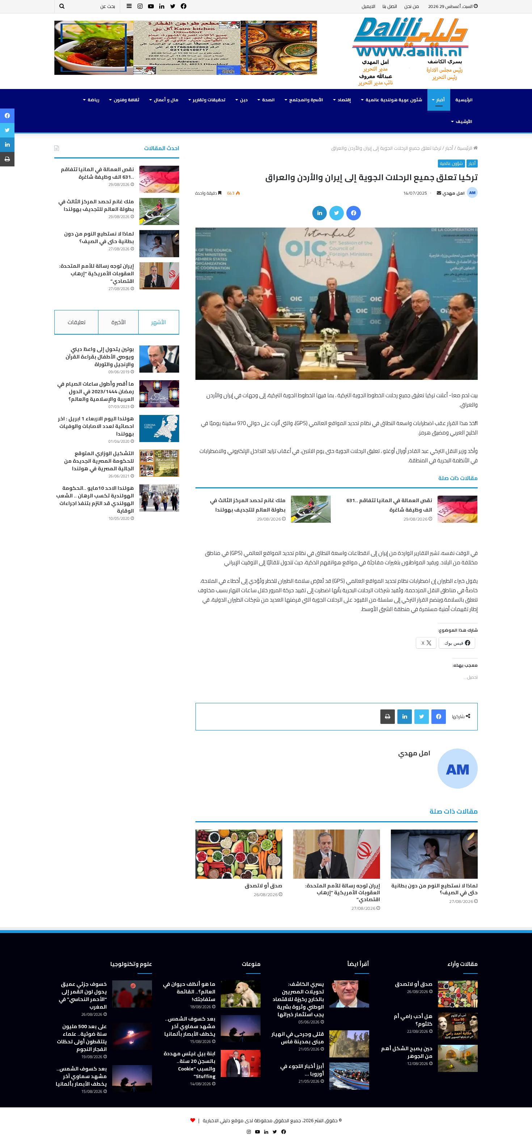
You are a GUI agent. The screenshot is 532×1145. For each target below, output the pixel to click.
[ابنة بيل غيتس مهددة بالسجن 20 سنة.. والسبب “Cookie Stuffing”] (241, 1063)
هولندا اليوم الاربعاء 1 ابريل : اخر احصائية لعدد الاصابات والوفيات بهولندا (96, 426)
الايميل (368, 6)
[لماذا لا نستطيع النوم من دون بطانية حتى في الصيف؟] (434, 854)
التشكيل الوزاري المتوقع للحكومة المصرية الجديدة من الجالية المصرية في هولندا (99, 461)
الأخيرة (118, 322)
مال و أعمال (166, 100)
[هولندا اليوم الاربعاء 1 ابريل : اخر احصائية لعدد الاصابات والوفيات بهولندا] (159, 428)
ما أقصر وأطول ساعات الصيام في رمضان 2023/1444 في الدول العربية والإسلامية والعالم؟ (95, 391)
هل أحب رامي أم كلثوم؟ (413, 1020)
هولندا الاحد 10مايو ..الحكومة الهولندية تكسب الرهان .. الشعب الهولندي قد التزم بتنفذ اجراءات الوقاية (95, 499)
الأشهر (158, 322)
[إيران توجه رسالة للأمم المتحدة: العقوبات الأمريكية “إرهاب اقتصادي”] (336, 854)
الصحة (268, 100)
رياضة (93, 100)
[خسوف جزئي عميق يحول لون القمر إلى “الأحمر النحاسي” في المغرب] (132, 994)
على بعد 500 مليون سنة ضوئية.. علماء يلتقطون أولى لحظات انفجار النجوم (82, 1038)
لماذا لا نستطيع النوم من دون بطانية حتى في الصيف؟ (434, 889)
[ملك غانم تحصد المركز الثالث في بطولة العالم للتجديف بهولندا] (311, 509)
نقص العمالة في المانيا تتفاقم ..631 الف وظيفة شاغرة (389, 505)
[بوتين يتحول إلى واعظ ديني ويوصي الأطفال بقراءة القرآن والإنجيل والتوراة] (159, 359)
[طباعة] (387, 716)
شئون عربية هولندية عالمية (394, 100)
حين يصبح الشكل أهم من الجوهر (406, 1052)
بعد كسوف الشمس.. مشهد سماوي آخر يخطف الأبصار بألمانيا (189, 1026)
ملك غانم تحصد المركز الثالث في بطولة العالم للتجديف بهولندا (248, 505)
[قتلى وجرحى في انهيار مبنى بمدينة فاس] (349, 1043)
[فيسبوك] (353, 213)
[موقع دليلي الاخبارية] (411, 51)
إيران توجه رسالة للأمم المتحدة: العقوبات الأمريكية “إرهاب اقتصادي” (342, 892)
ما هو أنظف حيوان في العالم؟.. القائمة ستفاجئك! (189, 991)
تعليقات (76, 322)
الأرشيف (464, 121)
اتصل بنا (390, 6)
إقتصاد (344, 100)
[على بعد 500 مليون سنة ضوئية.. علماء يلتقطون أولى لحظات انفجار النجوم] (132, 1036)
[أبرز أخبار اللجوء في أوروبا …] (349, 1076)
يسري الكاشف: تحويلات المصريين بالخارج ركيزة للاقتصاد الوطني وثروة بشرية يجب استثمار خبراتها (298, 999)
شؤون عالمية (451, 163)
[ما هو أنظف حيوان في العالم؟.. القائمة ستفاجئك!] (241, 994)
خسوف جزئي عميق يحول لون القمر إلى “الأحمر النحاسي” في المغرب (83, 995)
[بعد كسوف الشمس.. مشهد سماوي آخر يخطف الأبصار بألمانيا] (241, 1028)
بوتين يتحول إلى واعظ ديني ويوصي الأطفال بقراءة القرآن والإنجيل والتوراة (100, 356)
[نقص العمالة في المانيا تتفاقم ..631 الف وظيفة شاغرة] (457, 509)
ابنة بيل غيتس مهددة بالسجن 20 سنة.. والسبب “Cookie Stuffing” (189, 1065)
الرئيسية (464, 100)
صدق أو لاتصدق (263, 885)
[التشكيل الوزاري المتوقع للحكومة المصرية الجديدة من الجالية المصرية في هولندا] (159, 463)
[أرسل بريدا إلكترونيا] (439, 193)
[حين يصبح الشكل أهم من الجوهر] (458, 1058)
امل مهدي (453, 193)
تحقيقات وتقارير (209, 100)
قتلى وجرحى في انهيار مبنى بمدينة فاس (297, 1037)
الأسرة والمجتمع (306, 100)
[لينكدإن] (319, 213)
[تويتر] (336, 213)
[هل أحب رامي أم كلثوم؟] (458, 1026)
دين (244, 100)
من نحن (411, 6)
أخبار (440, 100)
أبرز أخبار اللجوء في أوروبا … (302, 1069)
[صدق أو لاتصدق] (238, 854)
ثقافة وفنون (126, 100)
